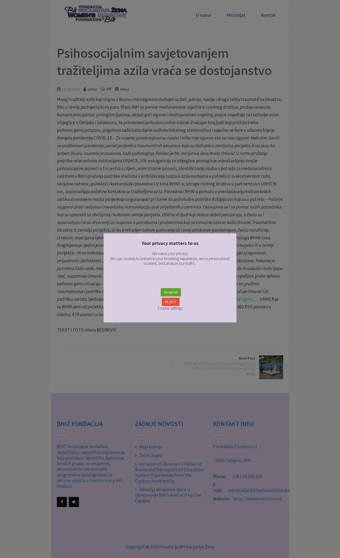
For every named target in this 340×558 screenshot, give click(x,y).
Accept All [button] (171, 292)
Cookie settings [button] (170, 308)
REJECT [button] (170, 302)
